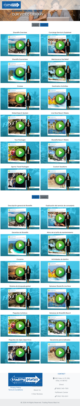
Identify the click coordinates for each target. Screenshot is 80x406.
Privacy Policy (15, 387)
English (35, 197)
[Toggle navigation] (75, 5)
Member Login (37, 378)
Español (44, 25)
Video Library (37, 386)
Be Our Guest (37, 382)
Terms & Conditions (15, 390)
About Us (37, 390)
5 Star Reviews (37, 394)
